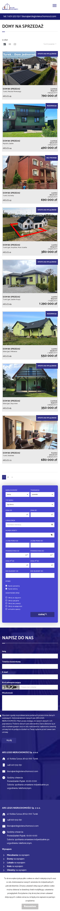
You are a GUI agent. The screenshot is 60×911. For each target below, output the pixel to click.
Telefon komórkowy (11, 662)
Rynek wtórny (13, 589)
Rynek (8, 581)
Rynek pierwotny (14, 586)
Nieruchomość (11, 490)
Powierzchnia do (37, 551)
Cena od (9, 510)
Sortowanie (49, 44)
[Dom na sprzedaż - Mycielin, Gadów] (30, 127)
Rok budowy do (36, 571)
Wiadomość (7, 693)
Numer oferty (11, 530)
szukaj (41, 614)
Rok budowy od (12, 571)
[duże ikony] (4, 45)
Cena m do (34, 561)
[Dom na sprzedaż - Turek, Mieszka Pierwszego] (30, 75)
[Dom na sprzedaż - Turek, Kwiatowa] (30, 439)
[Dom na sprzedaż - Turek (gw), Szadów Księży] (30, 283)
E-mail (5, 672)
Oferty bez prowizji (14, 603)
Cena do (33, 510)
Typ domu (9, 500)
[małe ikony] (9, 45)
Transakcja (34, 490)
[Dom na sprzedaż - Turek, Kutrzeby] (30, 179)
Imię (4, 651)
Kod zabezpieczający (11, 682)
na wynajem (18, 855)
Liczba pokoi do (36, 541)
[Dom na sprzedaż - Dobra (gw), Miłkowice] (30, 335)
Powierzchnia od (12, 551)
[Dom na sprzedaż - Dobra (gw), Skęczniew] (30, 387)
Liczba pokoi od (12, 541)
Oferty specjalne (13, 601)
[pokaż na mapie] (15, 45)
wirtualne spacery (14, 609)
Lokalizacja (10, 520)
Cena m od (10, 561)
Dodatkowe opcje (12, 593)
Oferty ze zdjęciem (14, 598)
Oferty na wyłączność (15, 606)
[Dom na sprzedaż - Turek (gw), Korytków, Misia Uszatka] (30, 231)
